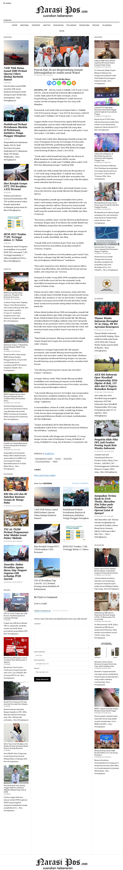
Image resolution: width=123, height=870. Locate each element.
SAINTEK (46, 25)
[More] (74, 83)
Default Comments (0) (42, 611)
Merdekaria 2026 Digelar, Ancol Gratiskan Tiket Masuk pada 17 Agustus (15, 660)
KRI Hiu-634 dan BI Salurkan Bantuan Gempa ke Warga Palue (15, 498)
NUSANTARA (84, 25)
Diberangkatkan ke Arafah (44, 459)
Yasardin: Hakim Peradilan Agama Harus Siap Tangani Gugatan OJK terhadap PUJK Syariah (15, 571)
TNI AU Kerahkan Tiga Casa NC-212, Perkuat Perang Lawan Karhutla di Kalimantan (46, 585)
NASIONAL (24, 25)
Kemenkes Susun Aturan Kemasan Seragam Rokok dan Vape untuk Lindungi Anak (105, 664)
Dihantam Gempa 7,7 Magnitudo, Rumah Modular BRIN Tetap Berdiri (16, 347)
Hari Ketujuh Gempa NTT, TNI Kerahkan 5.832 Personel (15, 186)
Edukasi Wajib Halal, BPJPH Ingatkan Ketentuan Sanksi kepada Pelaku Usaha (104, 63)
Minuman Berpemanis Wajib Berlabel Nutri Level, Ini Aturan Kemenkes (106, 752)
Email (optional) (39, 660)
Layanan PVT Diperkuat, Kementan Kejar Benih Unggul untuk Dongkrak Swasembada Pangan (105, 110)
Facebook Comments (60, 611)
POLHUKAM (71, 25)
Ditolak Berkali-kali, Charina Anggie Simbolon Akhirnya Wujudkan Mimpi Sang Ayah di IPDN (15, 788)
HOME (14, 25)
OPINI (61, 31)
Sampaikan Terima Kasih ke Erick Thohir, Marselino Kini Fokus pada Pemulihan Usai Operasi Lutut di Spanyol (105, 504)
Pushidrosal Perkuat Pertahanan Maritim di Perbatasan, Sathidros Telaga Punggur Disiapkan (15, 130)
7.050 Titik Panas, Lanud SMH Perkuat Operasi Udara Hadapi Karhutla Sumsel (15, 74)
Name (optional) (39, 652)
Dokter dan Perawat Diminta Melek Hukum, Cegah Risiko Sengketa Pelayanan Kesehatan (106, 571)
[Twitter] (54, 83)
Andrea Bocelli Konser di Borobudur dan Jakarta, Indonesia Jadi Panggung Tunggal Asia (103, 157)
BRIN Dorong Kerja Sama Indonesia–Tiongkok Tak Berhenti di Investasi (13, 295)
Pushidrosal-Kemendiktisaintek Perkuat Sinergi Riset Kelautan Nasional (15, 445)
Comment (37, 624)
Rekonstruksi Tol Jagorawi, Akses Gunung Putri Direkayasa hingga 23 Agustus (106, 249)
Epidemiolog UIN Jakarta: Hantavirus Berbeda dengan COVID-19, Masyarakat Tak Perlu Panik (104, 616)
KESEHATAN (58, 25)
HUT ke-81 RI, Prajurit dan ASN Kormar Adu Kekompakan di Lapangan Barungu (15, 615)
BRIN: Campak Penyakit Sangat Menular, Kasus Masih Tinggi (106, 710)
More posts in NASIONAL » (80, 483)
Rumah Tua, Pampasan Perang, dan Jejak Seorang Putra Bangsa (16, 703)
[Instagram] (64, 83)
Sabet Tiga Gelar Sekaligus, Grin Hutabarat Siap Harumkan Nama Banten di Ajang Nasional (16, 746)
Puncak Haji (67, 459)
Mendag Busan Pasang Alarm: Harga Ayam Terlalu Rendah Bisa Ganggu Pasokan (106, 205)
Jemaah (57, 459)
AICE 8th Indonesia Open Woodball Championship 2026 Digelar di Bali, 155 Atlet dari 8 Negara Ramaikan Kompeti (105, 381)
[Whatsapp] (59, 83)
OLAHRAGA (107, 25)
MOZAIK (95, 25)
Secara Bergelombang (42, 462)
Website (36, 668)
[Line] (69, 83)
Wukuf (55, 462)
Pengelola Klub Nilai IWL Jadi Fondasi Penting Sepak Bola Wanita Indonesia (106, 444)
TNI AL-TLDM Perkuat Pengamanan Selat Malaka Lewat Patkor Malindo (16, 533)
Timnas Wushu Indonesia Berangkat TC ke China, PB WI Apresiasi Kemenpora (106, 322)
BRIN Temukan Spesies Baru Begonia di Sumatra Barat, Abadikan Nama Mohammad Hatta (14, 397)
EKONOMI (36, 25)
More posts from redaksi (44, 475)
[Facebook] (49, 83)
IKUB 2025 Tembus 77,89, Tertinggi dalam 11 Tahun (15, 237)
